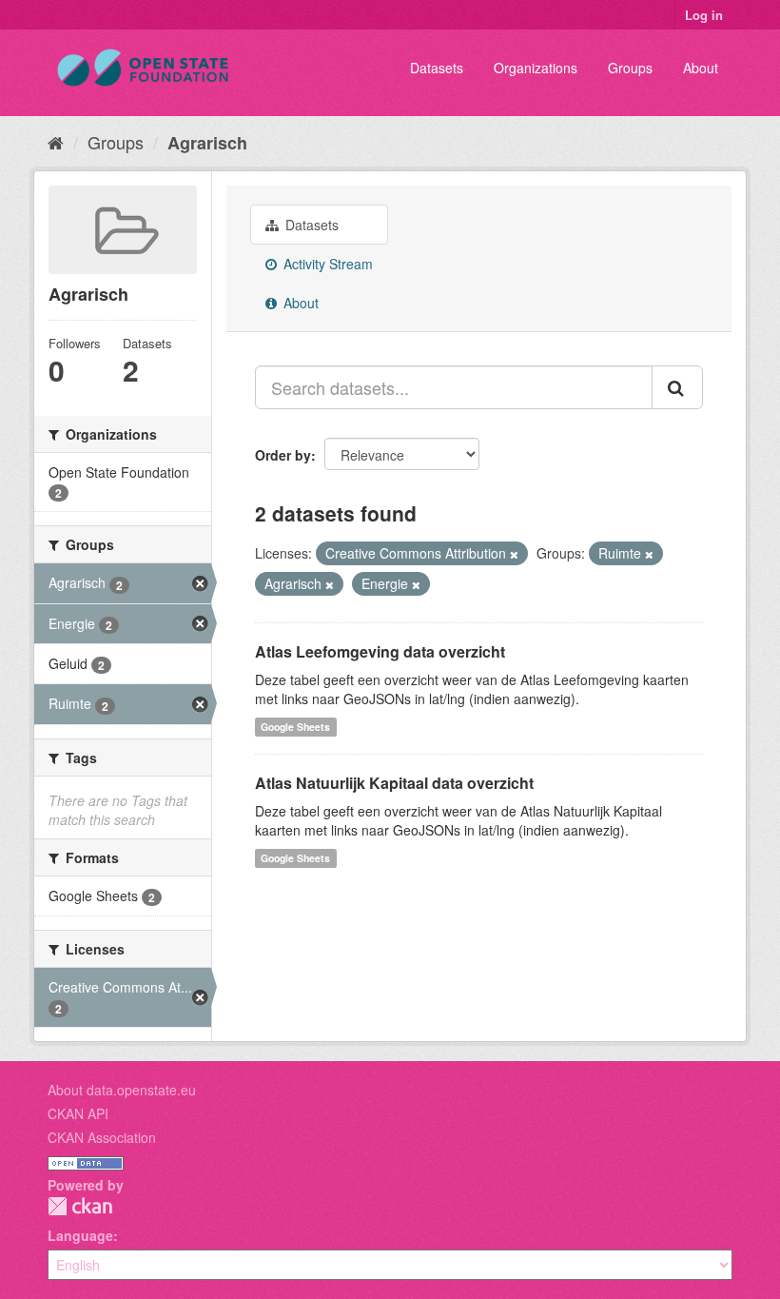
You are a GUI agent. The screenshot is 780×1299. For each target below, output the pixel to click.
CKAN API (78, 1113)
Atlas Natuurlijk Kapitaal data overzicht (394, 783)
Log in (704, 15)
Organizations (535, 67)
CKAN (80, 1206)
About (700, 67)
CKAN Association (102, 1137)
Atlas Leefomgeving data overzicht (380, 651)
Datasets (436, 67)
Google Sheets (295, 726)
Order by (283, 454)
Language (80, 1235)
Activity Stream (326, 263)
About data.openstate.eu (122, 1089)
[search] (677, 387)
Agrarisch (207, 142)
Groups (630, 67)
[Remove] (514, 553)
